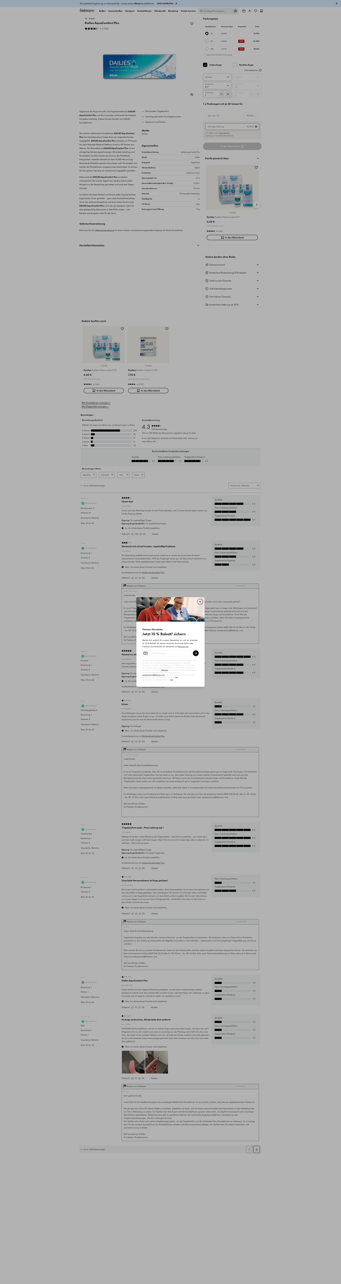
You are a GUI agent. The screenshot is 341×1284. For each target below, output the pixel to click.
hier (176, 677)
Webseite (164, 670)
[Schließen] (200, 602)
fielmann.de (183, 646)
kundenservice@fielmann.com (153, 675)
